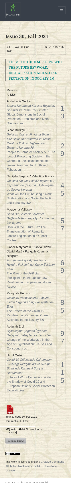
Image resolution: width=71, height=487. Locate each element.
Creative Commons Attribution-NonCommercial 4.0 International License (34, 466)
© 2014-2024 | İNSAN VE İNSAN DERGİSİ (26, 482)
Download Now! (16, 441)
